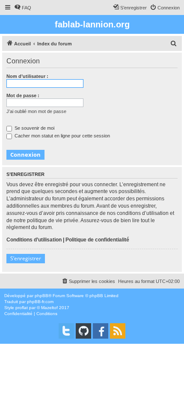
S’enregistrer (25, 258)
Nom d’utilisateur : (27, 76)
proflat (21, 307)
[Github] (83, 331)
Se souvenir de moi (33, 128)
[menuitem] (22, 8)
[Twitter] (66, 331)
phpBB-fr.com (40, 301)
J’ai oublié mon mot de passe (36, 111)
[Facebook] (100, 331)
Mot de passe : (22, 95)
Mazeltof (49, 307)
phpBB (41, 295)
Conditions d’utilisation (34, 240)
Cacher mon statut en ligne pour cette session (61, 135)
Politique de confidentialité (97, 240)
